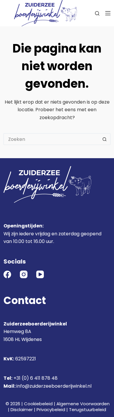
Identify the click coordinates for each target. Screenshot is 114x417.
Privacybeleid (51, 409)
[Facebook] (7, 274)
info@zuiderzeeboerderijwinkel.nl (53, 386)
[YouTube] (40, 274)
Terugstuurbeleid (87, 409)
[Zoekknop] (104, 139)
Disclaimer (22, 409)
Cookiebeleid (38, 404)
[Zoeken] (97, 13)
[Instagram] (23, 274)
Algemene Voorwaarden (83, 404)
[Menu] (107, 13)
